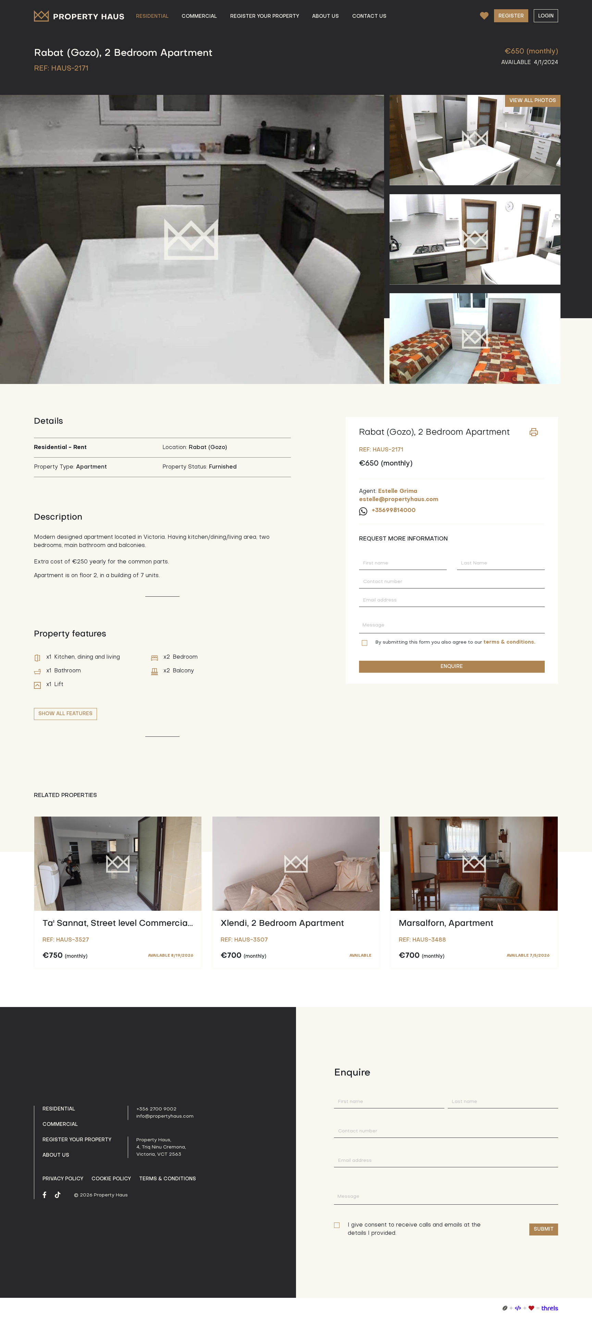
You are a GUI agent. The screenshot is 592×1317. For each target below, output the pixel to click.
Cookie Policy (111, 1179)
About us (55, 1155)
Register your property (76, 1140)
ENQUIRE (452, 666)
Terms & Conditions (167, 1179)
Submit (544, 1229)
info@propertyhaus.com (165, 1116)
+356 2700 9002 (156, 1109)
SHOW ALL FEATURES (65, 713)
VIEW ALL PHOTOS (532, 100)
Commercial (60, 1124)
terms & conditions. (509, 642)
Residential (58, 1109)
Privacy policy (62, 1179)
